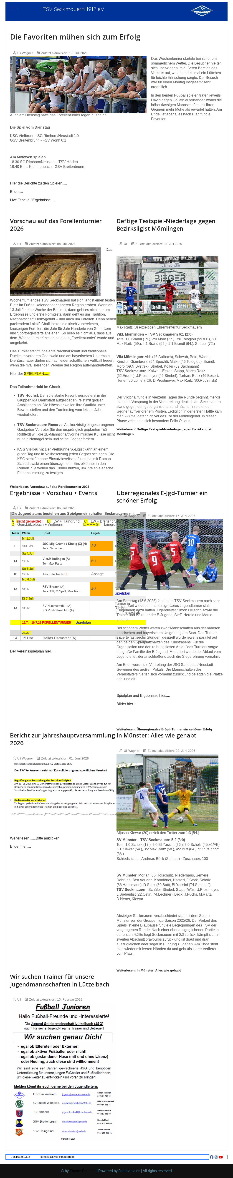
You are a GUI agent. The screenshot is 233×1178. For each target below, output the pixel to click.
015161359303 (20, 1156)
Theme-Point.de (83, 1171)
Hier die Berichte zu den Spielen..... (38, 183)
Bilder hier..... (20, 846)
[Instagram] (216, 1157)
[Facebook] (211, 1157)
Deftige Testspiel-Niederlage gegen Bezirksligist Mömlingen (165, 225)
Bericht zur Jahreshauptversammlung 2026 (62, 739)
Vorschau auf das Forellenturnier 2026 (56, 225)
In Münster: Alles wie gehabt (156, 735)
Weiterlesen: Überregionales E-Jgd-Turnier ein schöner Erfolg (164, 729)
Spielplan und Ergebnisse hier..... (143, 695)
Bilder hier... (126, 704)
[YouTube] (220, 1157)
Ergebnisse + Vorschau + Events (53, 493)
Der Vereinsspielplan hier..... (32, 651)
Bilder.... (16, 192)
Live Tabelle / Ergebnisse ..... (33, 200)
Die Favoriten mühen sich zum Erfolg (75, 37)
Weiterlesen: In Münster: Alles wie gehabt (148, 970)
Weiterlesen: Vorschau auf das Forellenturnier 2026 (49, 486)
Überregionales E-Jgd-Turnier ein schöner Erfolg (162, 497)
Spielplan (83, 622)
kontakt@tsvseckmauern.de (58, 1156)
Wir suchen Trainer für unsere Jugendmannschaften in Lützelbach (59, 980)
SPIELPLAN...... (37, 374)
